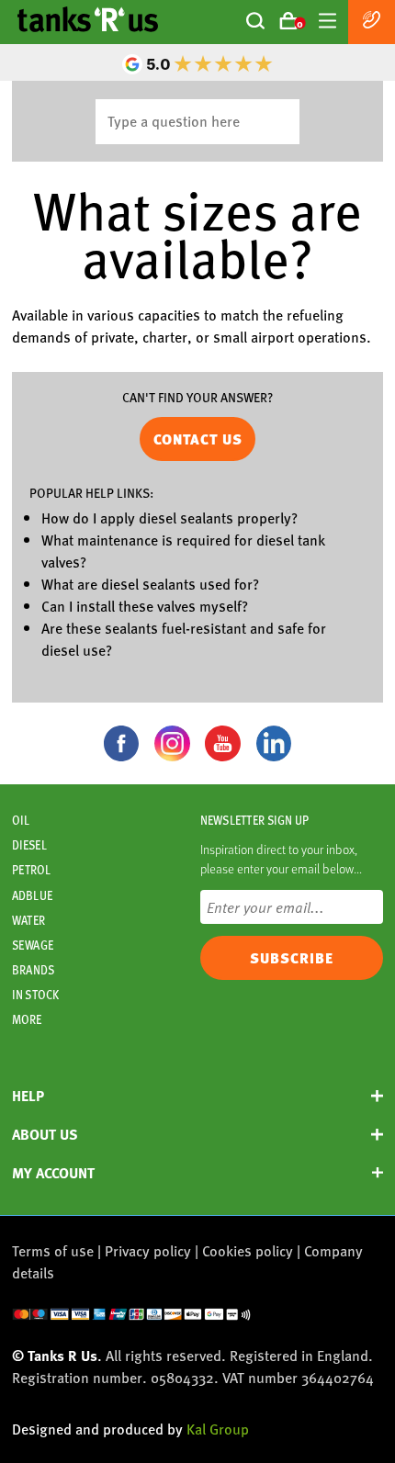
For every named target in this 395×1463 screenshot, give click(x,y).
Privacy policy (148, 1250)
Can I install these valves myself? (144, 605)
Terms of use (53, 1250)
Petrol (31, 869)
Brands (33, 970)
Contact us (198, 439)
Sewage (32, 945)
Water (28, 920)
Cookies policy (247, 1250)
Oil (20, 820)
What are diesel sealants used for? (150, 583)
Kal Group (217, 1428)
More (26, 1019)
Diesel (29, 845)
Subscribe (291, 958)
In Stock (35, 994)
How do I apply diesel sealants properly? (169, 517)
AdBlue (32, 895)
